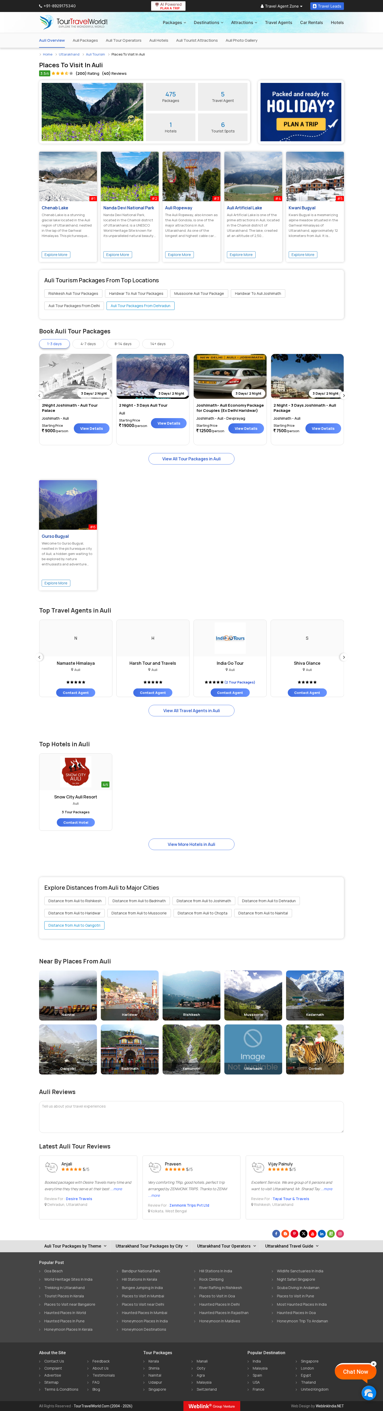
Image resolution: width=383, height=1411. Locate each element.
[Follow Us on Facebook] (276, 1234)
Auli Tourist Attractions (197, 40)
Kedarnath (315, 1014)
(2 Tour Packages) (239, 682)
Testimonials (103, 1375)
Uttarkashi (253, 1068)
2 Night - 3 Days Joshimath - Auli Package (305, 407)
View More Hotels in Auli (191, 844)
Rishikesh (191, 1014)
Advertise (52, 1375)
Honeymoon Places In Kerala (68, 1329)
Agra (201, 1375)
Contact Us (54, 1361)
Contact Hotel (75, 822)
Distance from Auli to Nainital (263, 913)
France (258, 1389)
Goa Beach (53, 1270)
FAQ (95, 1382)
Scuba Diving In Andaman (298, 1287)
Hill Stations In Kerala (139, 1279)
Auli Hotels (158, 40)
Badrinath (129, 1068)
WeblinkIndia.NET (330, 1406)
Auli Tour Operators (123, 40)
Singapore (157, 1389)
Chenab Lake (55, 208)
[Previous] (39, 395)
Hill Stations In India (215, 1270)
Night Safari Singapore (296, 1279)
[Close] (373, 1363)
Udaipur (155, 1382)
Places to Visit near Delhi (143, 1304)
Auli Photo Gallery (241, 40)
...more (116, 1188)
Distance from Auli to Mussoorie (139, 913)
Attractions (242, 22)
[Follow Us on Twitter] (303, 1234)
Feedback (101, 1361)
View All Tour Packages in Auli (191, 459)
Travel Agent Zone (282, 6)
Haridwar (130, 1014)
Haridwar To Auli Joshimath (258, 293)
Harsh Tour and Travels (152, 663)
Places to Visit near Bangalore (69, 1304)
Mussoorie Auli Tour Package (199, 293)
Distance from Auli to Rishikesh (75, 900)
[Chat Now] (369, 1393)
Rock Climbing (211, 1279)
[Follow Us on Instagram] (340, 1234)
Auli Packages (85, 40)
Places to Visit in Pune (295, 1295)
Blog (96, 1389)
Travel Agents (278, 22)
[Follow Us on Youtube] (313, 1234)
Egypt (306, 1375)
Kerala (154, 1361)
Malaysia (204, 1382)
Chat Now (355, 1372)
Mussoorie (253, 1014)
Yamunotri (191, 1068)
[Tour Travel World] (73, 22)
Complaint (53, 1368)
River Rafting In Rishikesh (220, 1287)
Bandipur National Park (141, 1270)
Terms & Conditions (61, 1389)
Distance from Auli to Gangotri (74, 925)
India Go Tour (230, 663)
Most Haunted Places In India (302, 1304)
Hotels (337, 22)
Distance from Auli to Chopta (202, 913)
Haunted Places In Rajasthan (224, 1312)
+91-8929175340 (60, 5)
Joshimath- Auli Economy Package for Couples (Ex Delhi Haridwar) (230, 407)
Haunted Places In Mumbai (144, 1312)
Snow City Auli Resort (75, 797)
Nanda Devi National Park (128, 208)
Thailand (308, 1382)
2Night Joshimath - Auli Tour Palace (70, 407)
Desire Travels (79, 1198)
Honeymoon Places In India (145, 1320)
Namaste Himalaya (76, 663)
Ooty (201, 1368)
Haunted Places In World (65, 1312)
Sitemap (51, 1382)
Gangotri (68, 1068)
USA (256, 1382)
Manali (202, 1361)
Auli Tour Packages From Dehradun (140, 305)
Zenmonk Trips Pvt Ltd (189, 1205)
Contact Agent (76, 692)
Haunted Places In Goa (296, 1312)
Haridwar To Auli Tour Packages (136, 293)
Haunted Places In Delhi (219, 1304)
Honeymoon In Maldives (219, 1320)
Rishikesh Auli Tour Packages (73, 293)
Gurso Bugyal (55, 536)
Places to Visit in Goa (217, 1295)
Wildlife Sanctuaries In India (300, 1270)
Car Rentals (311, 22)
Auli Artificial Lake (244, 208)
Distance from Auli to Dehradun (269, 900)
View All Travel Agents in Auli (191, 710)
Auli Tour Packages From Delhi (74, 305)
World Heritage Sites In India (68, 1279)
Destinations (206, 22)
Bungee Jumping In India (142, 1287)
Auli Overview (52, 40)
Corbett (315, 1068)
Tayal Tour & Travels (291, 1198)
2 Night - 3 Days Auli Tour (143, 405)
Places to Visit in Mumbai (143, 1295)
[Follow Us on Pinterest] (294, 1234)
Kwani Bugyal (302, 208)
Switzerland (207, 1389)
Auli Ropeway (178, 208)
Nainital (68, 1014)
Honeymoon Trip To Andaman (302, 1320)
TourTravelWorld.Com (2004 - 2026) (103, 1406)
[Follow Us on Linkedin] (322, 1234)
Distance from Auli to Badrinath (139, 900)
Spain (257, 1375)
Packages (172, 22)
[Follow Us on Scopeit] (331, 1234)
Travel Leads (329, 6)
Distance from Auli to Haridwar (74, 913)
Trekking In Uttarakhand (64, 1287)
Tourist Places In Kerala (64, 1295)
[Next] (344, 395)
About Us (100, 1368)
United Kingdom (315, 1389)
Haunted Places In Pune (64, 1320)
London (307, 1368)
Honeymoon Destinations (144, 1329)
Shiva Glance (307, 663)
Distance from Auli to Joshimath (204, 900)
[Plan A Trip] (301, 112)
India (257, 1361)
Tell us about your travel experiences (74, 1106)
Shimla (154, 1368)
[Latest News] (285, 1234)
